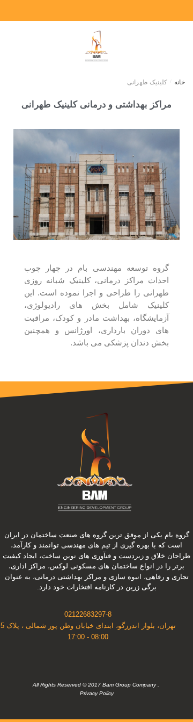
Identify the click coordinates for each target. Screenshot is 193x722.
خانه (179, 82)
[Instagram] (122, 10)
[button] (164, 46)
